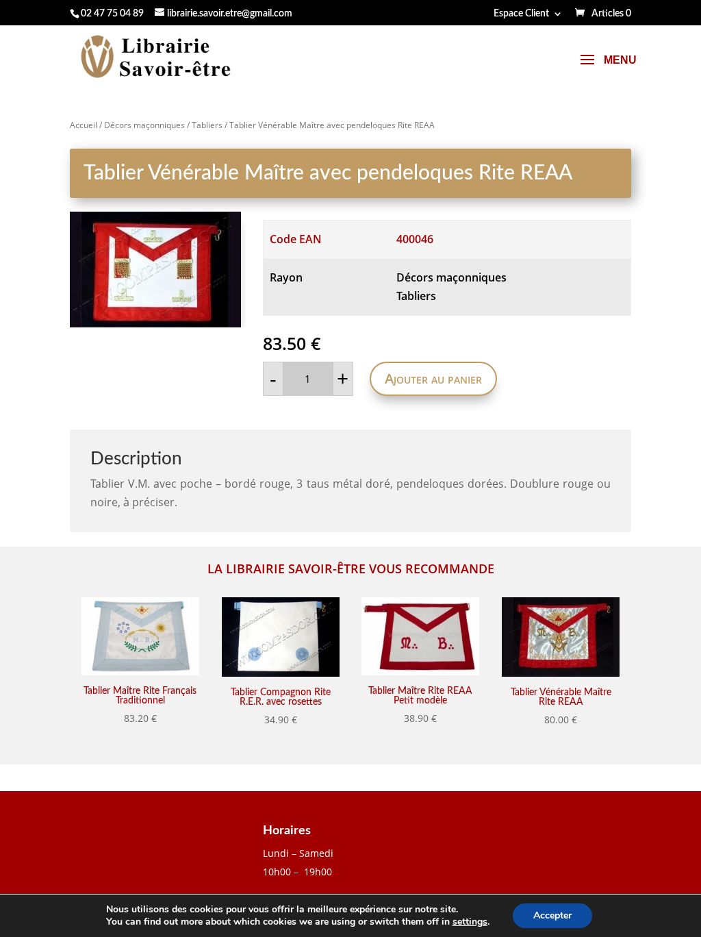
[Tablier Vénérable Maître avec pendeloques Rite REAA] (158, 269)
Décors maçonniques (144, 125)
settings (470, 922)
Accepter (552, 915)
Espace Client (521, 13)
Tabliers (207, 125)
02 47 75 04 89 (112, 13)
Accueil (83, 125)
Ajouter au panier (433, 378)
